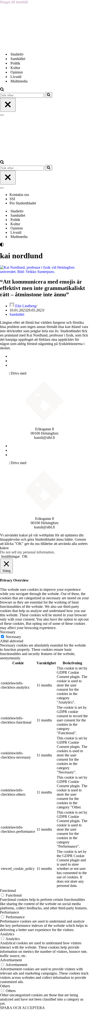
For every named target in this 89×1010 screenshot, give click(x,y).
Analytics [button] (7, 934)
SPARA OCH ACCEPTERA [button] (22, 1008)
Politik (15, 63)
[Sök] (2, 90)
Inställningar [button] (10, 556)
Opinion (16, 72)
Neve (4, 373)
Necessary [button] (7, 632)
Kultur (15, 68)
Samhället (17, 59)
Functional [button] (8, 891)
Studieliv (17, 54)
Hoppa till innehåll (14, 2)
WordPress (35, 373)
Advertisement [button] (11, 960)
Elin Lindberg (25, 306)
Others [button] (5, 986)
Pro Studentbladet (22, 203)
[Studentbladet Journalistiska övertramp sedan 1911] (23, 46)
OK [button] (25, 556)
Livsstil (15, 77)
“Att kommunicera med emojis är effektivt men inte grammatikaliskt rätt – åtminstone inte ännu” (42, 288)
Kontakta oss (19, 195)
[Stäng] (8, 105)
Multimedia (19, 81)
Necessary (13, 637)
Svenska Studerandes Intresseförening (38, 361)
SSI (12, 199)
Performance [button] (9, 912)
